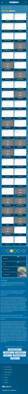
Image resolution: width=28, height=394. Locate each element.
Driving (10, 8)
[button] (25, 2)
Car (6, 8)
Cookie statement (8, 372)
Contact (6, 380)
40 (9, 355)
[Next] (7, 250)
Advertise (6, 382)
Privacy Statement (8, 369)
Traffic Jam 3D (15, 285)
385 (23, 355)
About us (6, 377)
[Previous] (4, 250)
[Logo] (14, 2)
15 (17, 358)
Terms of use (7, 374)
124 (12, 352)
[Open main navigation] (2, 2)
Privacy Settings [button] (7, 367)
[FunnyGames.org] (2, 8)
